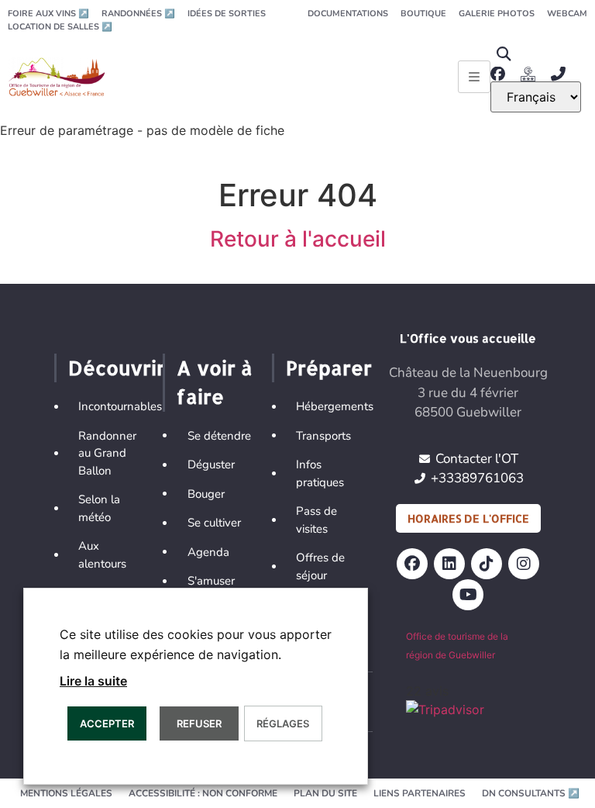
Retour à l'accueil (298, 239)
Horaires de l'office (468, 518)
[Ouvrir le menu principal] (474, 76)
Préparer (329, 367)
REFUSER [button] (199, 723)
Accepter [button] (107, 723)
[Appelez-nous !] (562, 74)
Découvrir (116, 367)
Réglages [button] (282, 723)
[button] (503, 54)
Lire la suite (93, 681)
